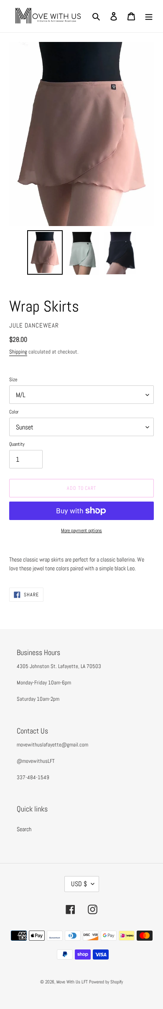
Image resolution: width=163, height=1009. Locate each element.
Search (24, 829)
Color (13, 411)
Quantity (17, 444)
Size (13, 379)
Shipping (18, 351)
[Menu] (149, 16)
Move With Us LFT (72, 982)
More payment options (81, 530)
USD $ (79, 883)
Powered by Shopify (106, 982)
